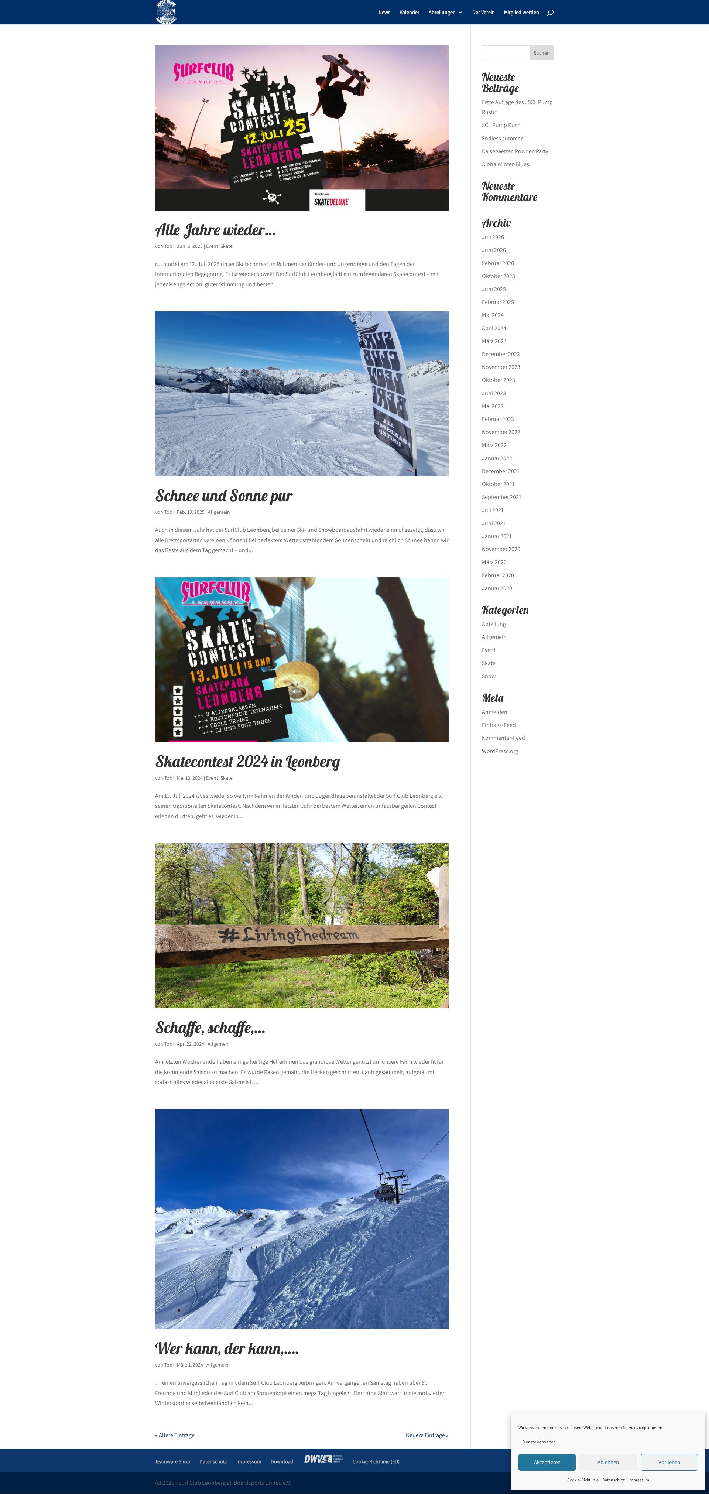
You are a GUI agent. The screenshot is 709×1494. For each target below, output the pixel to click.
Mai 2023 (493, 406)
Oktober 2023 (498, 380)
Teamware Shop (172, 1461)
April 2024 (494, 328)
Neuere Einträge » (427, 1435)
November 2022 (501, 432)
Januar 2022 (497, 458)
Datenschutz (613, 1480)
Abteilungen (442, 13)
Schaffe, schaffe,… (210, 1027)
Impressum (638, 1480)
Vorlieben (669, 1462)
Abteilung (494, 624)
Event (212, 246)
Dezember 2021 (501, 471)
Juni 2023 (494, 393)
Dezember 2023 (501, 354)
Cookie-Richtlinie (583, 1480)
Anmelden (494, 712)
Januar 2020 (497, 588)
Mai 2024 (493, 315)
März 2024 (494, 341)
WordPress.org (500, 751)
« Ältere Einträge (175, 1435)
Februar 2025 (498, 302)
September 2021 (501, 497)
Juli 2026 (493, 237)
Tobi (169, 246)
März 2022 (494, 445)
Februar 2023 (498, 419)
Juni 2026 (494, 250)
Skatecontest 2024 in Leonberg (247, 761)
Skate (226, 246)
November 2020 (501, 549)
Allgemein (219, 512)
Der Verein (483, 13)
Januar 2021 (497, 536)
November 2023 (501, 367)
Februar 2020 (498, 575)
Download (282, 1461)
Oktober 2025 (498, 276)
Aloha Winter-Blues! (506, 164)
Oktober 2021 (498, 484)
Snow (489, 676)
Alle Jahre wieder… (215, 229)
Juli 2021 (493, 510)
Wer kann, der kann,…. (227, 1348)
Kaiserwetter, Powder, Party (515, 151)
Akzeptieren (547, 1462)
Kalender (409, 13)
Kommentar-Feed (503, 738)
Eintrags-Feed (499, 725)
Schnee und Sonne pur (223, 495)
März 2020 (494, 562)
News (384, 13)
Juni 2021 (494, 523)
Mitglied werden (521, 13)
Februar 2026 (498, 263)
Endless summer (502, 138)
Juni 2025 (494, 289)
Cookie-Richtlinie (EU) (376, 1461)
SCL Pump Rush (501, 125)
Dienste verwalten (539, 1442)
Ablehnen (608, 1462)
